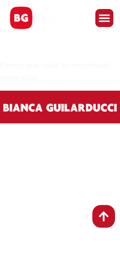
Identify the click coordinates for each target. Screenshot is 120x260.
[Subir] (103, 216)
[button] (104, 18)
